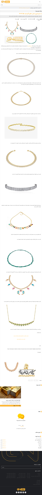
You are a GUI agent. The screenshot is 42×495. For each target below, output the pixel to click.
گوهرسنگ (38, 480)
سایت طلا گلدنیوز (29, 46)
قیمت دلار (28, 477)
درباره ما (39, 473)
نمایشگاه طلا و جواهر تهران (21, 477)
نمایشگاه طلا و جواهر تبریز (11, 474)
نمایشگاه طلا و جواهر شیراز (11, 473)
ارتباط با (39, 474)
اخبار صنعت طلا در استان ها (35, 476)
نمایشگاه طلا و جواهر (36, 484)
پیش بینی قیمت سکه (21, 474)
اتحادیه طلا (38, 483)
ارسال (3, 467)
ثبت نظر (20, 425)
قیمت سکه (28, 476)
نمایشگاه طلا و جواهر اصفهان (11, 477)
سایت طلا (28, 473)
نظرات (22, 425)
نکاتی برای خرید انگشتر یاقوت (21, 339)
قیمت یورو (38, 481)
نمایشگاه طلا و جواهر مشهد (11, 476)
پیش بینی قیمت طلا (22, 473)
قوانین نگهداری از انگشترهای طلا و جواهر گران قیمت (21, 335)
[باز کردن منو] (39, 2)
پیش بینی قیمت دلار (22, 476)
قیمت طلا (28, 474)
